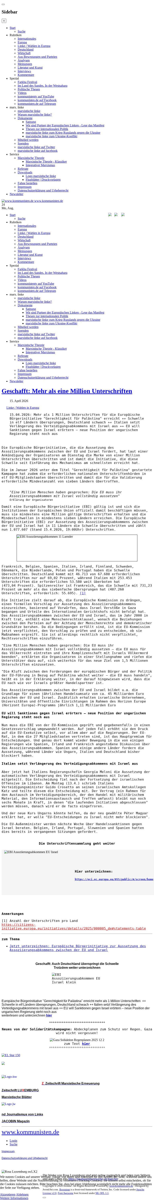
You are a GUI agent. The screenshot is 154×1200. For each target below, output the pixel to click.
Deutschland (25, 49)
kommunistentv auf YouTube (36, 96)
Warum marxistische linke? (35, 114)
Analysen (24, 60)
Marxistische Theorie (31, 158)
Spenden (23, 143)
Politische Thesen (29, 89)
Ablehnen (22, 1194)
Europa (22, 42)
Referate (23, 168)
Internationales (27, 38)
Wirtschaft (24, 53)
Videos (22, 93)
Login (13, 1140)
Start (12, 28)
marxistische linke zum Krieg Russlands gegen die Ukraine (63, 132)
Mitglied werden (28, 140)
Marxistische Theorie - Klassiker (46, 161)
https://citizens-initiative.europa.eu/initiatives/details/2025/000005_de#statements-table (74, 926)
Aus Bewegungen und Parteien (37, 56)
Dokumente (25, 118)
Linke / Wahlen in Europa (34, 46)
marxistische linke (29, 111)
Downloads (25, 172)
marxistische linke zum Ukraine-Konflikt (51, 136)
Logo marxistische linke (41, 176)
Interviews (24, 71)
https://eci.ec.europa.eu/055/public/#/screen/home (114, 879)
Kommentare (26, 74)
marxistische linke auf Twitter (36, 147)
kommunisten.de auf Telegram (37, 103)
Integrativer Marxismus (40, 165)
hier (86, 1044)
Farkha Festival (27, 82)
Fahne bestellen (27, 183)
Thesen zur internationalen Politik (47, 129)
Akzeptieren (7, 1194)
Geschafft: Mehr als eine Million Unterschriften (67, 391)
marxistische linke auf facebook (38, 150)
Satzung (31, 121)
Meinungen (25, 64)
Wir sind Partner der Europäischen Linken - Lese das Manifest (65, 125)
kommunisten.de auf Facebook (37, 100)
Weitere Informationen (14, 1198)
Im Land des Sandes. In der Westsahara (42, 85)
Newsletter (16, 194)
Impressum (24, 187)
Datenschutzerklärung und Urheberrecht (43, 190)
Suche (21, 31)
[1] (83, 593)
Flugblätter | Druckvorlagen (43, 179)
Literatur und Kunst (30, 67)
